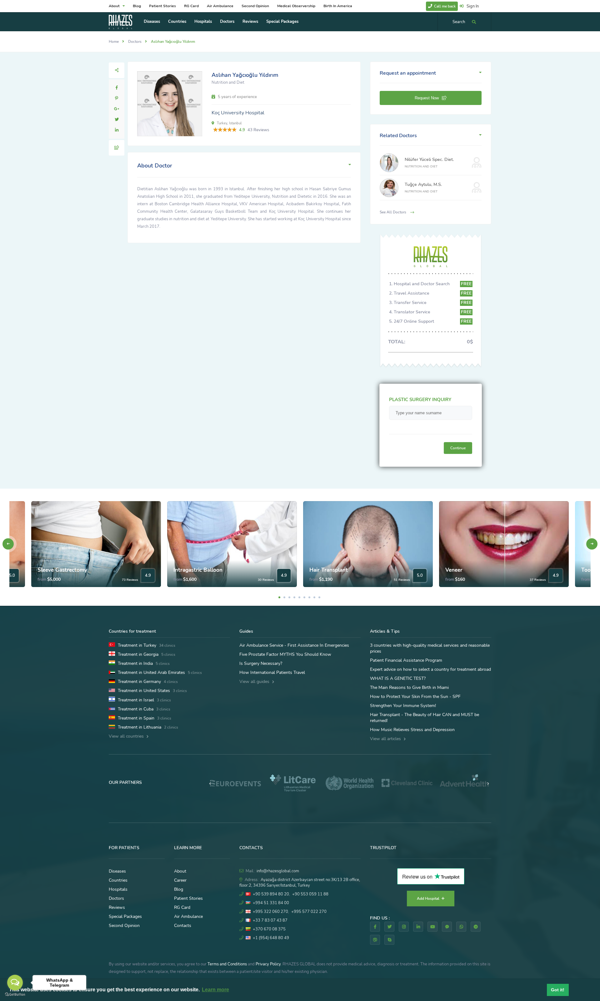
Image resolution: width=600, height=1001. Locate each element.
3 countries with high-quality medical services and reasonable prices (430, 648)
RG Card (191, 5)
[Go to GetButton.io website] (15, 995)
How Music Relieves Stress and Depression (412, 730)
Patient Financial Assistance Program (406, 660)
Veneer (453, 570)
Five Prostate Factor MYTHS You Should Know (285, 654)
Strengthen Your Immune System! (403, 706)
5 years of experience (237, 97)
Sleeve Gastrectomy (62, 570)
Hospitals (203, 21)
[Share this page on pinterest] (116, 98)
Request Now (427, 98)
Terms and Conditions (227, 964)
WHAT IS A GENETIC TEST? (398, 678)
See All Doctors (393, 212)
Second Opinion (255, 5)
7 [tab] (309, 597)
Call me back (444, 6)
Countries (177, 21)
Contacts (182, 926)
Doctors (227, 21)
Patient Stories (162, 5)
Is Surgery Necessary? (260, 663)
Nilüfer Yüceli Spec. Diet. (429, 159)
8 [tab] (314, 597)
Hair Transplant (328, 570)
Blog (137, 5)
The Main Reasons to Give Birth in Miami (409, 687)
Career (180, 880)
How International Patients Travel (272, 672)
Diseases (152, 21)
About (115, 5)
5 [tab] (299, 597)
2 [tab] (284, 597)
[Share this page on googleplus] (116, 109)
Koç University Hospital (238, 112)
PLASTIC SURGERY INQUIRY (420, 399)
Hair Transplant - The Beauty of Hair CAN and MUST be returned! (424, 718)
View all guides (255, 682)
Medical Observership (296, 5)
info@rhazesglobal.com (278, 871)
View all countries (127, 736)
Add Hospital (428, 898)
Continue (458, 448)
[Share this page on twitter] (116, 120)
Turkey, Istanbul (229, 123)
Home (114, 41)
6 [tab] (304, 597)
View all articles (386, 739)
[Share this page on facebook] (116, 88)
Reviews (250, 21)
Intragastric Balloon (197, 570)
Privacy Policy (268, 964)
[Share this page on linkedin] (116, 130)
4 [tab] (294, 597)
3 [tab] (289, 597)
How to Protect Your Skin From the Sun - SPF (415, 697)
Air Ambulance (220, 5)
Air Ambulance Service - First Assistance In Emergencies (294, 645)
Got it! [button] (557, 989)
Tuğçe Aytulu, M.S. (423, 184)
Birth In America (337, 5)
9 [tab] (319, 597)
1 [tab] (279, 597)
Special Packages (282, 21)
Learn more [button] (215, 989)
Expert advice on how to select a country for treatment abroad (430, 669)
